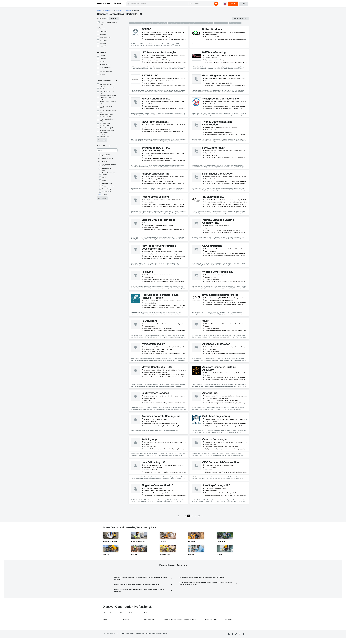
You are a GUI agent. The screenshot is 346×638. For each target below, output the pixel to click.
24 (192, 516)
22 (185, 516)
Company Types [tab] (108, 613)
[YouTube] (243, 634)
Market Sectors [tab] (121, 613)
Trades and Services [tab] (134, 613)
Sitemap (165, 633)
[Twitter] (236, 634)
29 (199, 516)
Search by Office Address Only (108, 23)
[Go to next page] (202, 516)
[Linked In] (229, 634)
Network (117, 3)
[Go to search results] (116, 150)
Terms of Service (139, 633)
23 (189, 516)
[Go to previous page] (175, 516)
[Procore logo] (104, 4)
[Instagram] (239, 634)
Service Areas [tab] (148, 613)
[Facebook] (232, 634)
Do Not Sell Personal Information (153, 633)
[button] (98, 31)
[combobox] (203, 3)
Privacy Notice (130, 633)
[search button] (216, 4)
